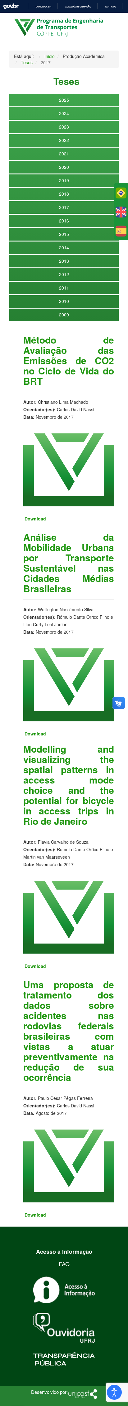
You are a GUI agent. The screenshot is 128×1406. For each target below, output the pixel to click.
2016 (64, 220)
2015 (64, 234)
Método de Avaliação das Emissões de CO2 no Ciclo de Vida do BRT (68, 360)
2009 (64, 314)
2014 (64, 247)
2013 (64, 261)
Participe (110, 6)
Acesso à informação (78, 6)
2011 (64, 288)
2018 (64, 194)
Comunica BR (43, 6)
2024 (64, 113)
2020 (64, 167)
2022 (64, 140)
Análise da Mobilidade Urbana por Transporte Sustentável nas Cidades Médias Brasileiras (68, 562)
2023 (64, 127)
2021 (64, 153)
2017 (64, 207)
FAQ (64, 1264)
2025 (64, 100)
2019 (64, 180)
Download (35, 518)
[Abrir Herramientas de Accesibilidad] (114, 1392)
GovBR (11, 6)
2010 (64, 301)
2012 (64, 274)
